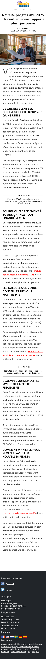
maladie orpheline (30, 646)
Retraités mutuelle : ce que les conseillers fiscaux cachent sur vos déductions (23, 371)
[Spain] (25, 638)
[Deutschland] (20, 638)
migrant (35, 651)
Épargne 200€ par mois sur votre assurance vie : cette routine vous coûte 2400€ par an (23, 201)
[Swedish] (16, 638)
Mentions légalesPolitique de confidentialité (13, 604)
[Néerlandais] (12, 638)
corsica (14, 651)
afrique (4, 649)
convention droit (9, 644)
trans (30, 644)
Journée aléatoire (9, 625)
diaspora (38, 644)
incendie (22, 644)
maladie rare (15, 649)
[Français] (3, 638)
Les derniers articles (10, 608)
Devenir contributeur (11, 622)
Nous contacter (8, 628)
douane (22, 651)
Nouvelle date (7, 616)
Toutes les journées (10, 619)
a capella (16, 646)
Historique (6, 600)
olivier (25, 649)
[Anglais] (7, 638)
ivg (29, 651)
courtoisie (6, 646)
